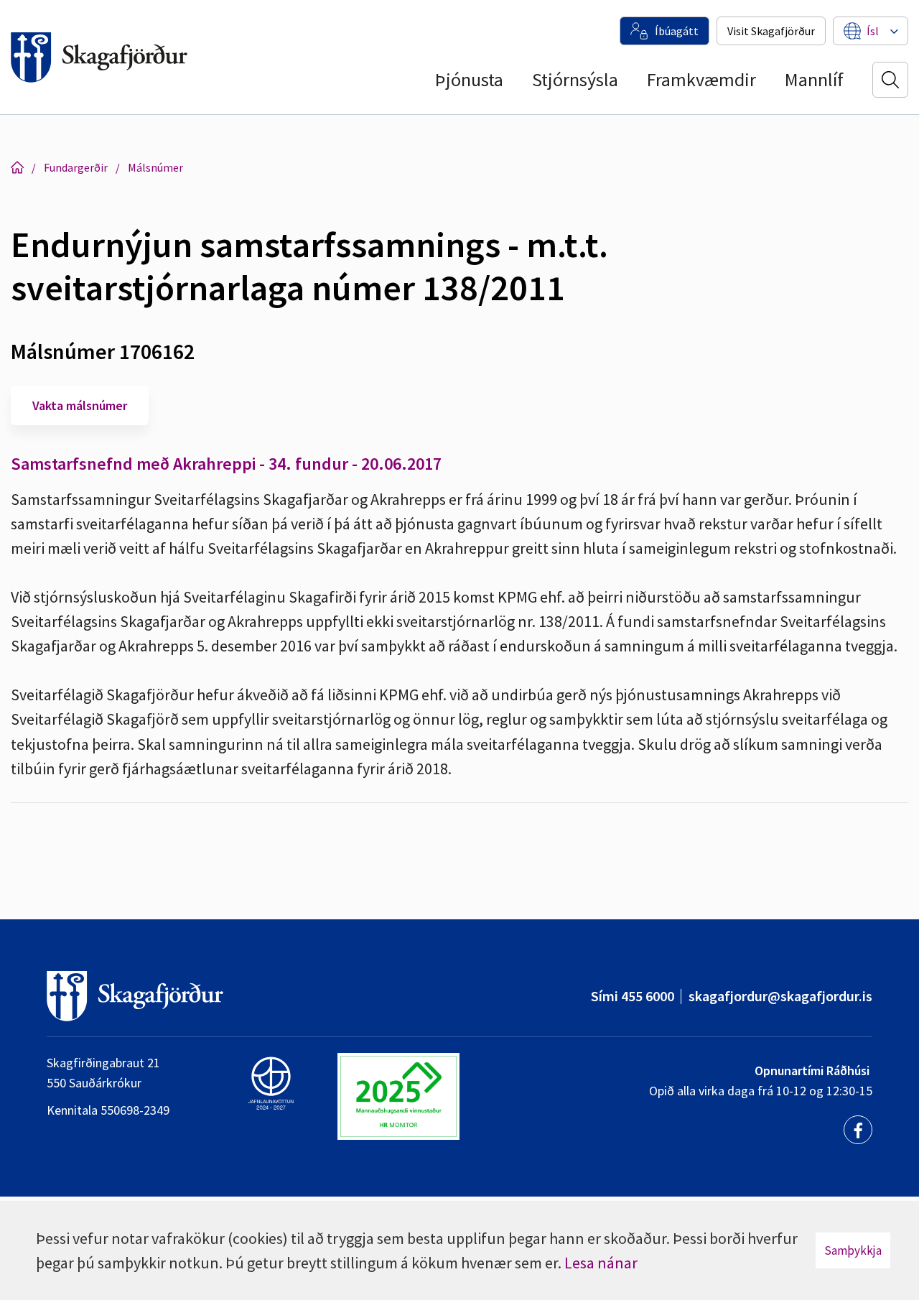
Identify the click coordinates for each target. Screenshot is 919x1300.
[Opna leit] (890, 80)
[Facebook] (858, 1129)
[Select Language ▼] (873, 31)
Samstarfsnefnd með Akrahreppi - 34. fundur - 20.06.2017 (226, 463)
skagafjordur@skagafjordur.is (780, 996)
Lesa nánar (601, 1263)
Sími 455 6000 (632, 996)
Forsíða (17, 167)
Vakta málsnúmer (79, 405)
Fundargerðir (76, 167)
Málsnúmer (155, 167)
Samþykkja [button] (853, 1250)
